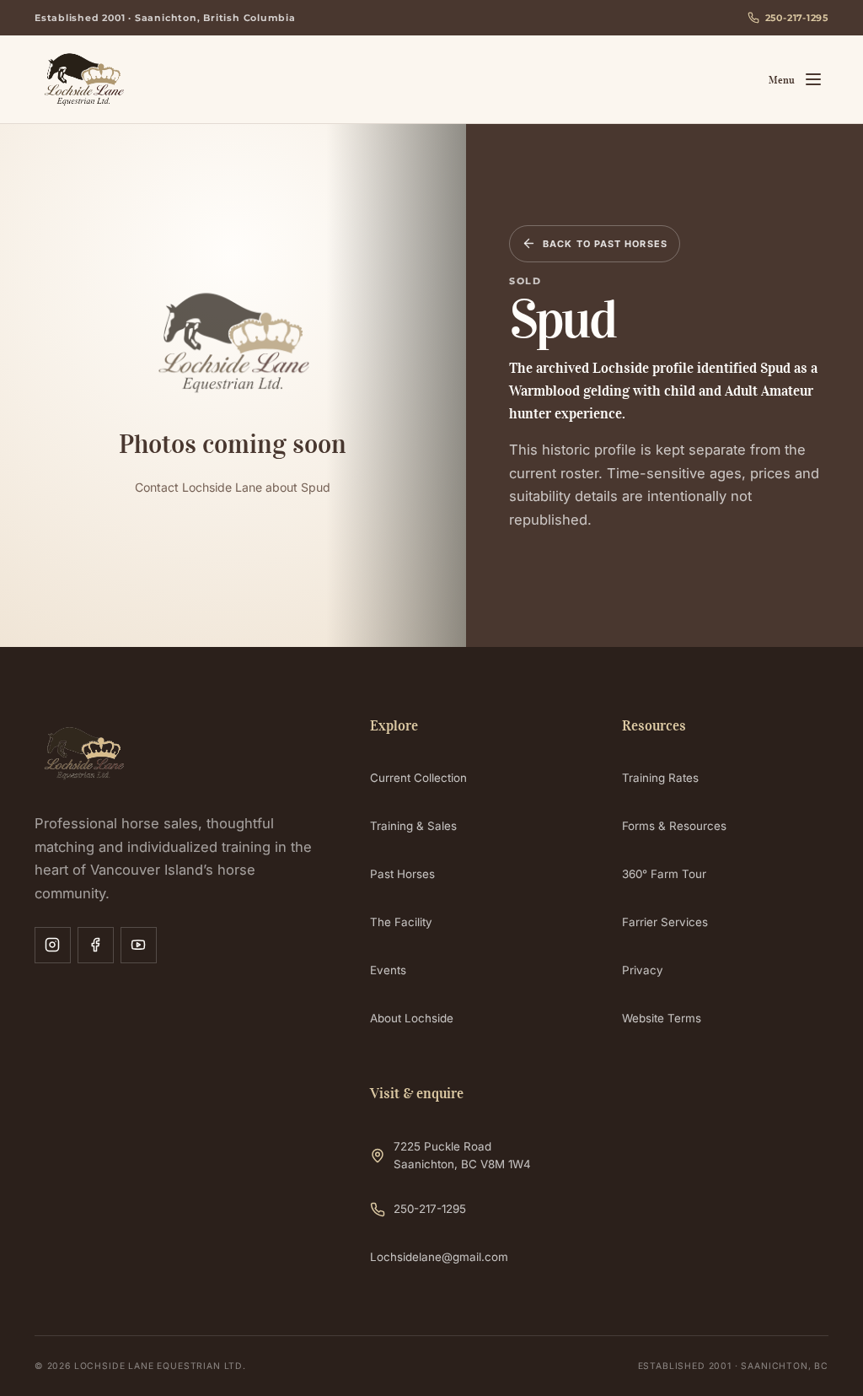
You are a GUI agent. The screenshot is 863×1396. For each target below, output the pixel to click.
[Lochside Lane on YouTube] (139, 945)
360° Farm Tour (664, 874)
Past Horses (402, 874)
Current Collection (418, 777)
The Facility (401, 922)
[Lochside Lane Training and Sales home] (138, 79)
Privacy (642, 970)
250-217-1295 (796, 18)
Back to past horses (605, 244)
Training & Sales (413, 826)
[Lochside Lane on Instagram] (53, 945)
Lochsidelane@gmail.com (439, 1257)
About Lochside (411, 1018)
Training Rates (660, 777)
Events (388, 970)
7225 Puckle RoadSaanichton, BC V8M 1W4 (462, 1155)
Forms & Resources (674, 826)
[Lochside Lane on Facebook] (96, 945)
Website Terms (661, 1018)
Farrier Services (665, 922)
